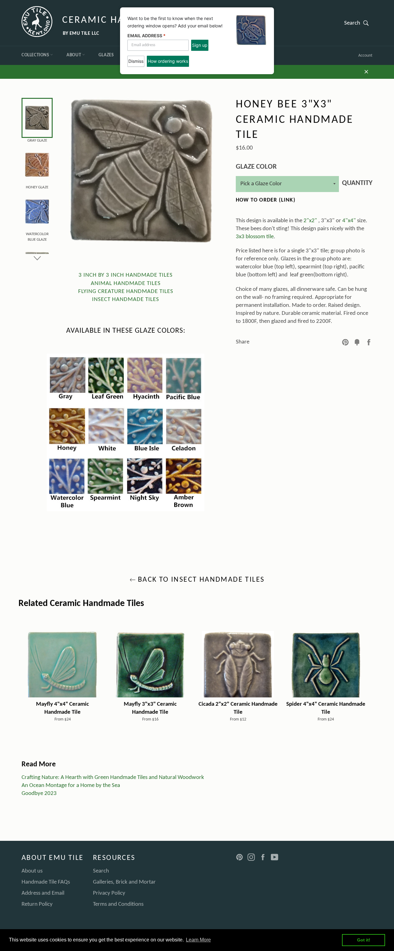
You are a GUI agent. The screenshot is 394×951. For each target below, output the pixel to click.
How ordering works (168, 61)
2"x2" (310, 221)
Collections (36, 55)
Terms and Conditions (118, 904)
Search (358, 22)
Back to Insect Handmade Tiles (200, 580)
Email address (146, 35)
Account (365, 56)
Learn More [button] (198, 939)
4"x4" (349, 221)
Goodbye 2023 (39, 794)
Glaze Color (256, 167)
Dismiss (135, 61)
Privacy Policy (109, 893)
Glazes (106, 55)
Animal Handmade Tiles (126, 284)
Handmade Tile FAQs (46, 882)
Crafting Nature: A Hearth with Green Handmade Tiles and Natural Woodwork (113, 777)
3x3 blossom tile (255, 237)
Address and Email (43, 893)
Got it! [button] (363, 939)
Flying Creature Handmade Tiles (125, 292)
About (74, 55)
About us (32, 871)
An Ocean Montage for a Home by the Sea (71, 785)
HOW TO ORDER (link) (266, 200)
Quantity (357, 183)
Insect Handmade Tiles (125, 300)
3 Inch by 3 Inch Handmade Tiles (125, 275)
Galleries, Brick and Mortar (124, 882)
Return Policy (37, 904)
